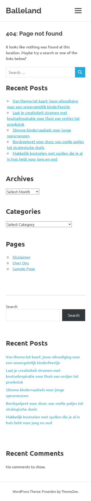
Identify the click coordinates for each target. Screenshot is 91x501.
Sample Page (24, 268)
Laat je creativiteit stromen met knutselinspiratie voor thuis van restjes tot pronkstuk (43, 118)
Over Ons (21, 262)
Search (11, 306)
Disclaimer (22, 256)
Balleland (23, 10)
